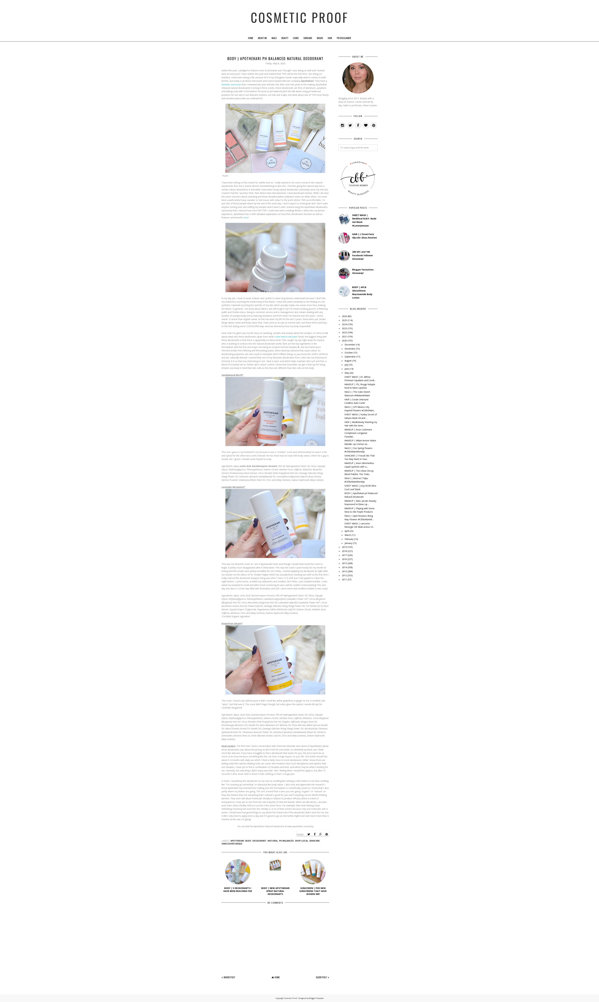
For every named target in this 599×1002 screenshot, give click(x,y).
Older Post (321, 977)
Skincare (307, 38)
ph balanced (286, 840)
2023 (344, 328)
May (347, 372)
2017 (344, 555)
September (350, 356)
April (347, 530)
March (348, 535)
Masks (320, 38)
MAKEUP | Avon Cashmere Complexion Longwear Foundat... (358, 433)
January (348, 543)
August (348, 360)
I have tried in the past (285, 336)
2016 (344, 559)
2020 (344, 340)
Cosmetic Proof (299, 17)
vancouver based (232, 843)
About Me (262, 38)
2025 (344, 320)
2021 (344, 336)
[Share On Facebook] (314, 834)
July (346, 364)
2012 (344, 575)
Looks (296, 38)
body (248, 840)
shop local (301, 840)
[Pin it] (326, 834)
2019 (344, 547)
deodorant (259, 840)
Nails (274, 38)
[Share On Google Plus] (320, 834)
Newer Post (229, 977)
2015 (344, 563)
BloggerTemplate (316, 998)
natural (273, 840)
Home (250, 38)
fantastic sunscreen (231, 84)
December (350, 344)
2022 (344, 332)
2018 (344, 551)
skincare (314, 840)
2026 (344, 316)
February (349, 539)
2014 (344, 567)
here (246, 217)
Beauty (284, 38)
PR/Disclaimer (344, 38)
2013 (344, 571)
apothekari (237, 840)
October (349, 352)
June (347, 368)
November (350, 348)
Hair (330, 38)
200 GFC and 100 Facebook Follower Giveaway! (362, 255)
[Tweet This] (308, 834)
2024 (344, 324)
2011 (344, 579)
